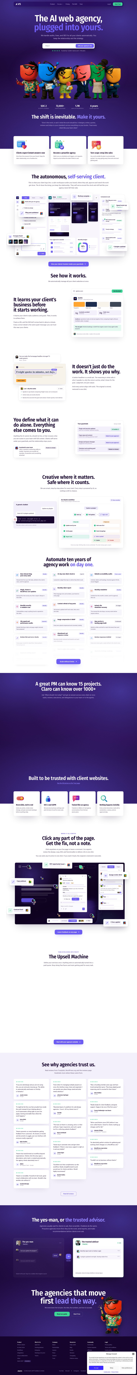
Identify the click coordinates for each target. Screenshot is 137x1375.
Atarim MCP (23, 1361)
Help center (73, 1344)
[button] (133, 1354)
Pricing (68, 4)
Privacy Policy (114, 1372)
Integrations (20, 1353)
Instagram (76, 1371)
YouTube (61, 1371)
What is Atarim (21, 1344)
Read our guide (62, 1314)
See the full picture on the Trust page (68, 783)
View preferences (127, 1368)
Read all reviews (68, 1194)
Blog (71, 1347)
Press (53, 1353)
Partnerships (55, 1347)
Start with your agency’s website (67, 1042)
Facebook (83, 1371)
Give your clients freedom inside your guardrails (67, 264)
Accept (96, 1368)
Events (71, 1350)
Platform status (74, 1358)
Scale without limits (67, 662)
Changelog (72, 1355)
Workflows (20, 1350)
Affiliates (89, 1350)
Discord (67, 1371)
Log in (109, 4)
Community (90, 1344)
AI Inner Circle (21, 1347)
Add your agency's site (85, 46)
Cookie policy (107, 1372)
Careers (54, 1350)
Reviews (72, 1353)
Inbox (18, 1358)
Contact (54, 1355)
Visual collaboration (22, 1355)
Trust (81, 4)
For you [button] (59, 4)
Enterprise (37, 1350)
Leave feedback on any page (67, 932)
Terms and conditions (110, 1347)
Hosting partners (39, 1347)
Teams (36, 1355)
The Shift (74, 4)
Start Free (118, 4)
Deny (111, 1368)
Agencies (37, 1344)
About (53, 1344)
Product (52, 4)
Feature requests (91, 1347)
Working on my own (40, 1353)
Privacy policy (108, 1344)
